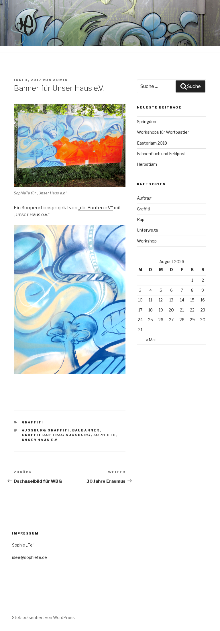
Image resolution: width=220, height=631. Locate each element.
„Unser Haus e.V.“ (32, 214)
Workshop (147, 240)
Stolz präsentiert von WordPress (43, 617)
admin (60, 80)
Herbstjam (147, 164)
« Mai (151, 339)
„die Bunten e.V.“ (95, 207)
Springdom (147, 121)
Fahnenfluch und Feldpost (161, 153)
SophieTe (104, 435)
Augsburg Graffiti (46, 430)
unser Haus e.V (40, 440)
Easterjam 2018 (152, 143)
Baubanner (86, 430)
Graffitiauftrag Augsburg (56, 435)
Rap (140, 219)
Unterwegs (147, 230)
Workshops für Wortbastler (163, 132)
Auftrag (144, 198)
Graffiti (33, 422)
